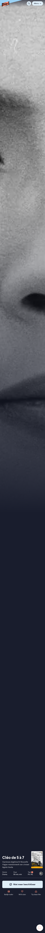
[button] (37, 3)
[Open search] (29, 3)
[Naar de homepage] (5, 3)
